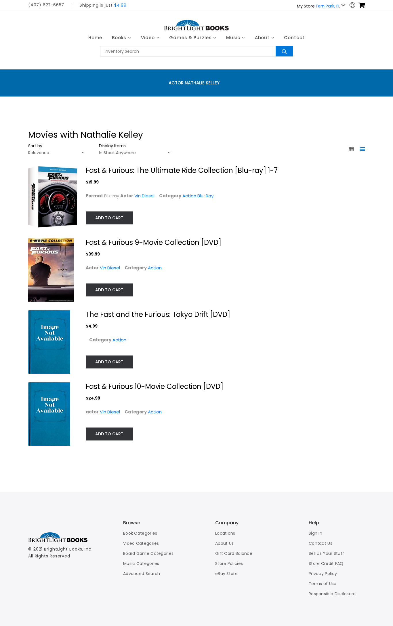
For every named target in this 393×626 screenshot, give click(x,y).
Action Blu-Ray (197, 196)
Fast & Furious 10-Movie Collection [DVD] (154, 386)
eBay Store (226, 573)
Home (95, 38)
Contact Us (320, 543)
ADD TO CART (109, 218)
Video (148, 38)
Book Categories (140, 533)
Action (155, 268)
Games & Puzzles (191, 38)
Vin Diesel (144, 196)
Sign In (315, 533)
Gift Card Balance (233, 553)
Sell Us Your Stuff (326, 553)
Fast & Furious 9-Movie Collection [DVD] (153, 242)
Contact (294, 38)
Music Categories (141, 563)
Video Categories (141, 543)
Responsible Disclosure (332, 594)
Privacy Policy (323, 573)
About (263, 38)
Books (120, 38)
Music (234, 38)
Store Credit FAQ (326, 563)
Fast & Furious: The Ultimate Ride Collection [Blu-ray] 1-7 (182, 170)
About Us (224, 543)
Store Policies (229, 563)
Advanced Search (141, 573)
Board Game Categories (148, 553)
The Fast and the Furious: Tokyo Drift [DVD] (158, 314)
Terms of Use (323, 584)
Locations (225, 533)
